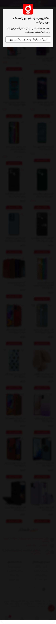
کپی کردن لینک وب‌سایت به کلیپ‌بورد (28, 39)
